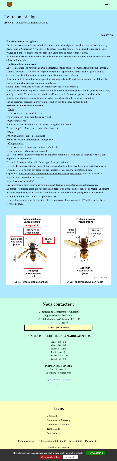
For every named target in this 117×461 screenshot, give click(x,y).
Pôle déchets (53, 433)
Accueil (8, 22)
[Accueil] (9, 4)
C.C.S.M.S (52, 415)
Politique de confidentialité (52, 441)
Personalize (71, 457)
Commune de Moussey (58, 420)
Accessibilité (75, 441)
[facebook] (58, 386)
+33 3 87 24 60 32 (58, 323)
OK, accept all (96, 453)
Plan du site (91, 441)
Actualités (20, 22)
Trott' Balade (53, 428)
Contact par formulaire (59, 327)
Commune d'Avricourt (58, 424)
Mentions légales (27, 441)
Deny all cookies (51, 457)
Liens (58, 408)
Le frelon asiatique (37, 22)
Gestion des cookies (58, 447)
